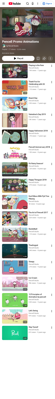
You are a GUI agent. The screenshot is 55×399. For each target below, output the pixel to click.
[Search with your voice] (32, 3)
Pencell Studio (34, 68)
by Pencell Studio (12, 46)
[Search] (27, 3)
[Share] (44, 58)
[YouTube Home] (14, 3)
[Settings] (37, 3)
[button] (27, 23)
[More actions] (50, 58)
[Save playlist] (38, 58)
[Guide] (3, 3)
